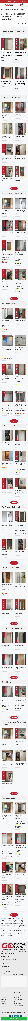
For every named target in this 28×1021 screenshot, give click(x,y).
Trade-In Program (18, 1005)
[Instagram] (3, 966)
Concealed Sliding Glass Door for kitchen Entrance (7, 115)
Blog (15, 1001)
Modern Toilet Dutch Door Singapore (7, 464)
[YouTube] (5, 966)
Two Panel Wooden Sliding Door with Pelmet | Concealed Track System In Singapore (19, 899)
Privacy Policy (17, 995)
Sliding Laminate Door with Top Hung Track (20, 157)
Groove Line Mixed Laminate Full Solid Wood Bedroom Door (21, 83)
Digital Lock (3, 999)
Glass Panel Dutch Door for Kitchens (19, 137)
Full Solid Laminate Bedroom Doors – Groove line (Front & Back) (6, 55)
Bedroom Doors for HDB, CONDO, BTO (6, 82)
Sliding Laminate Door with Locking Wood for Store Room (7, 898)
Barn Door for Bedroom (5, 321)
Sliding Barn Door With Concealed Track (7, 404)
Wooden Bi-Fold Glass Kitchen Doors (20, 612)
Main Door (3, 995)
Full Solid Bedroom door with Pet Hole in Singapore (7, 553)
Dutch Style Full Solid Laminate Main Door (7, 491)
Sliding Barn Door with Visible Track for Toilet (20, 404)
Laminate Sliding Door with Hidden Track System (7, 847)
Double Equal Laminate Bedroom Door (6, 646)
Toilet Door (3, 1001)
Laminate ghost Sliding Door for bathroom (20, 282)
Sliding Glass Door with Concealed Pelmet (6, 876)
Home (2, 9)
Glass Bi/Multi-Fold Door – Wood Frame (7, 137)
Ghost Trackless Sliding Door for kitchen (19, 254)
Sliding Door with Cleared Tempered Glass (6, 158)
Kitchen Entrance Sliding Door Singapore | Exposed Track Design (7, 284)
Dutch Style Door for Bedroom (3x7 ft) (20, 464)
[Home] (10, 5)
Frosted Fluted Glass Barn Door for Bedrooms (7, 378)
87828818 (8, 956)
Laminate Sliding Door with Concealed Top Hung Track (20, 817)
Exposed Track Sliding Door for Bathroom (7, 233)
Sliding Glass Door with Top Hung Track (7, 763)
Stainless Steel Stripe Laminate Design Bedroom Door (20, 54)
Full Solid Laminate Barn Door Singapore (20, 377)
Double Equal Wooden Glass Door (20, 115)
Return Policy (17, 997)
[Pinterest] (6, 966)
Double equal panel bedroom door (19, 646)
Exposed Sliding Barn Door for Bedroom (20, 321)
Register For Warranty (19, 1003)
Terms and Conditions (19, 999)
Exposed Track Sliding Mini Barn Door (20, 348)
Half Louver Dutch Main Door (19, 443)
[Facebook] (1, 966)
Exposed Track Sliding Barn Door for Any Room (7, 349)
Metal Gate (3, 997)
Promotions (3, 1003)
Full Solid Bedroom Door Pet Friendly (19, 524)
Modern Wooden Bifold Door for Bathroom (6, 613)
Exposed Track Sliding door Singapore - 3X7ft (7, 253)
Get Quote (15, 1018)
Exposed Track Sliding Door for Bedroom (20, 233)
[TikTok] (8, 966)
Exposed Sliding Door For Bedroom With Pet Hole (20, 212)
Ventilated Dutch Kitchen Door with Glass (19, 492)
